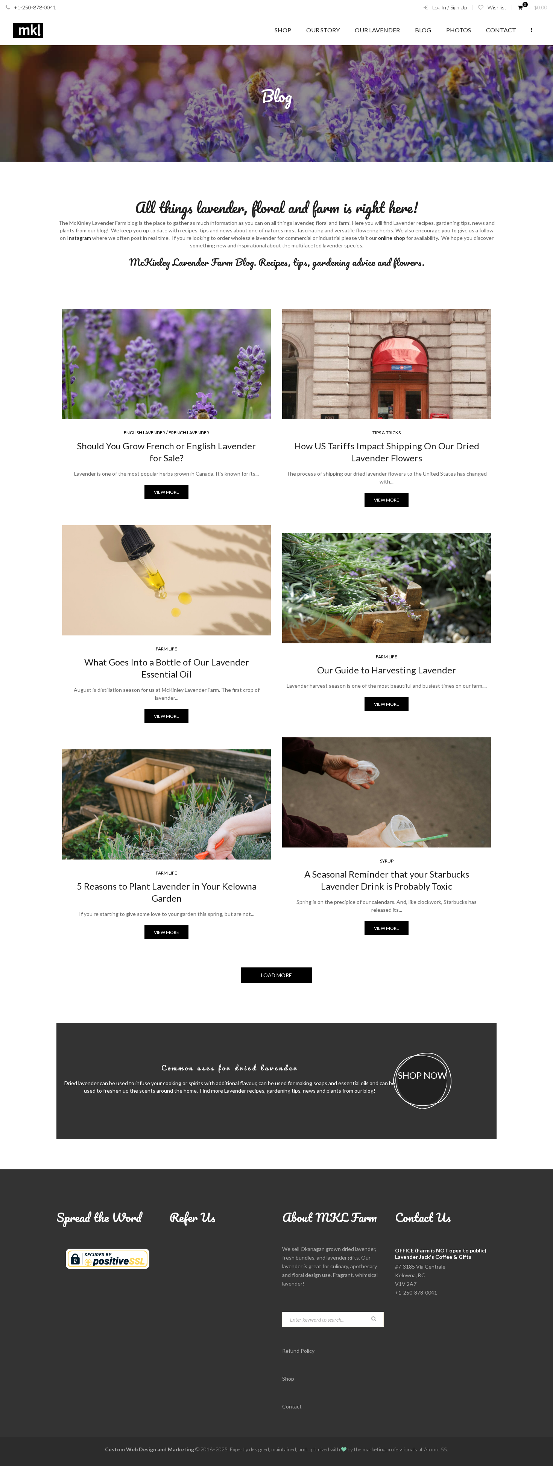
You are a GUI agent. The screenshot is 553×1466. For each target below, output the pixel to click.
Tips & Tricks (386, 432)
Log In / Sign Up (449, 7)
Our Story (323, 29)
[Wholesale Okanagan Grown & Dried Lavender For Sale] (28, 30)
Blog (423, 29)
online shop (391, 238)
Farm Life (166, 649)
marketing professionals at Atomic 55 (405, 1449)
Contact (501, 29)
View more (166, 492)
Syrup (386, 861)
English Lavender (144, 432)
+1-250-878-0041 (35, 7)
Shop (283, 29)
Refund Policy (298, 1351)
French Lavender (189, 432)
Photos (458, 29)
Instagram (79, 238)
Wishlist (497, 7)
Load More (276, 975)
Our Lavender (377, 29)
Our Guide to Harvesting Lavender (386, 669)
